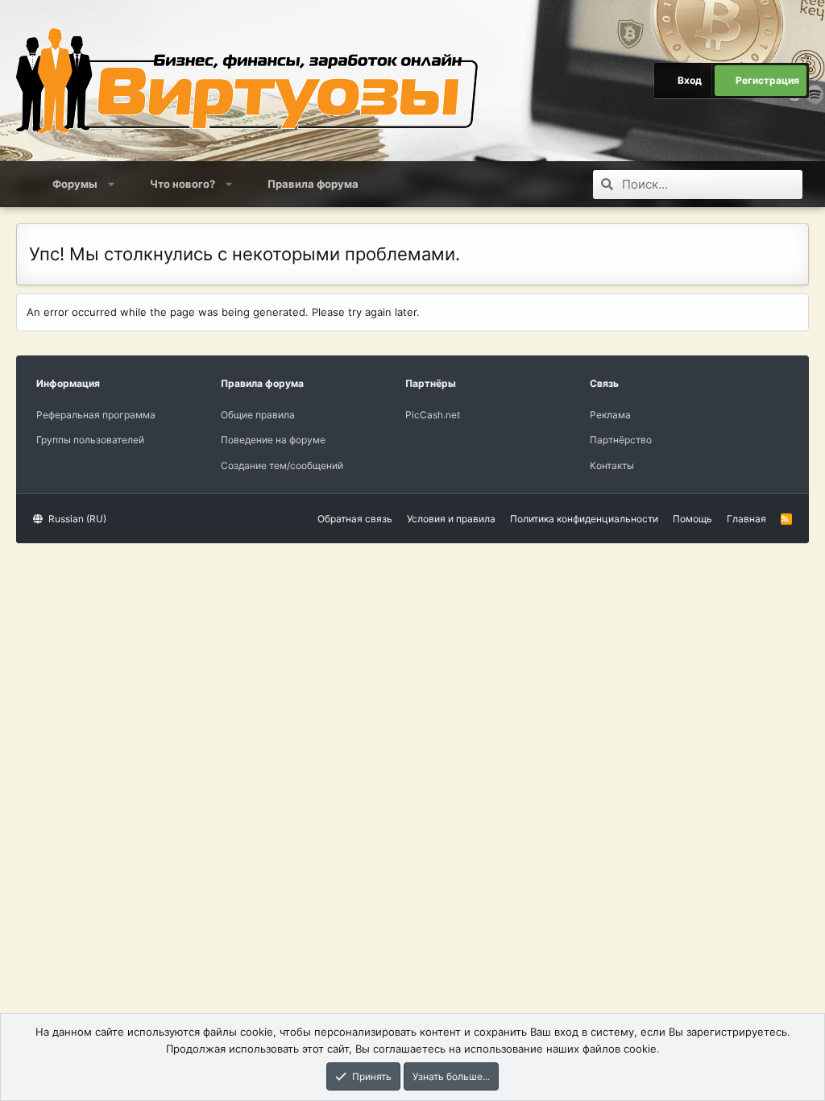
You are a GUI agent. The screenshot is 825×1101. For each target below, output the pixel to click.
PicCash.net (432, 415)
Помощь (692, 519)
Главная (746, 519)
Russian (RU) (76, 519)
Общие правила (258, 415)
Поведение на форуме (273, 440)
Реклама (610, 415)
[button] (111, 184)
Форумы (74, 183)
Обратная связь (354, 519)
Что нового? (182, 183)
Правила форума (313, 183)
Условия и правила (451, 519)
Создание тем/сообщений (282, 465)
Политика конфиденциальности (584, 519)
